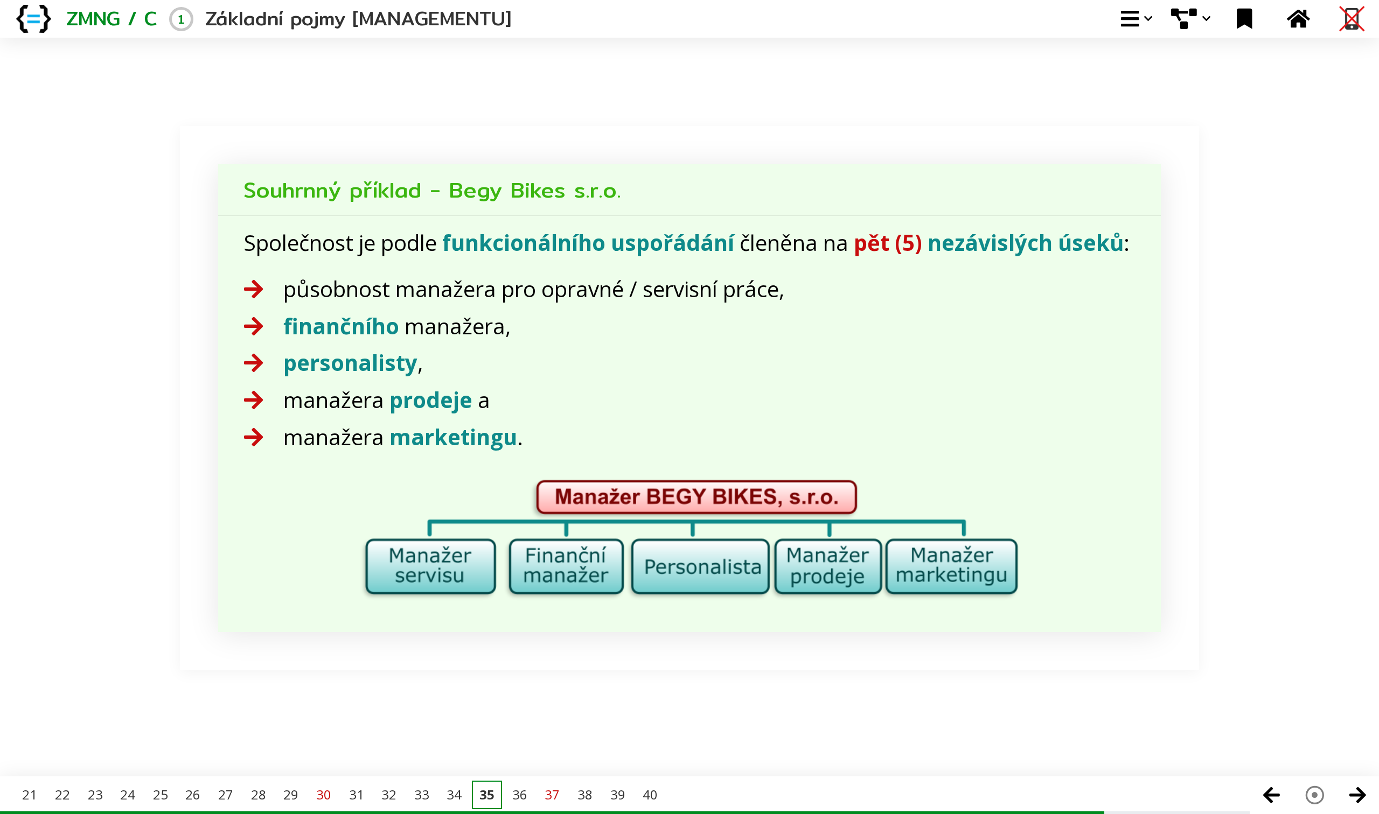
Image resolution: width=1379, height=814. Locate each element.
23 (95, 794)
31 (356, 794)
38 (585, 794)
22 (62, 794)
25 (160, 794)
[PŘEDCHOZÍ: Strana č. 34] (1271, 795)
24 (127, 794)
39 (617, 794)
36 (519, 794)
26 (192, 794)
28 (258, 794)
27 (225, 794)
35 (487, 794)
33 (421, 794)
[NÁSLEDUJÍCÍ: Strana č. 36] (1357, 795)
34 (454, 794)
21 (29, 794)
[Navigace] (1314, 795)
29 (290, 794)
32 (388, 794)
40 (650, 794)
